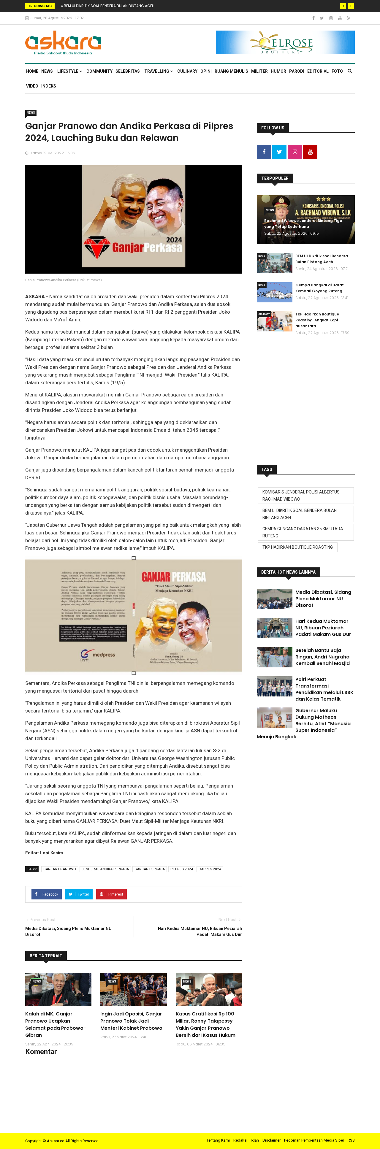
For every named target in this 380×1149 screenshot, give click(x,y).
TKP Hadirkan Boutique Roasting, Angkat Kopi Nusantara (317, 320)
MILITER (259, 71)
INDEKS (48, 86)
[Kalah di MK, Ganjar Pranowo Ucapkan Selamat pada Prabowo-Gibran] (58, 989)
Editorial (318, 71)
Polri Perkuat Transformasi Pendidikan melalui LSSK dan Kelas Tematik (324, 689)
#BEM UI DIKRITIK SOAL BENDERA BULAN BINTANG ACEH (107, 5)
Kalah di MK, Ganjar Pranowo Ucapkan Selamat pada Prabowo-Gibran (55, 1024)
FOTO (337, 71)
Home (32, 71)
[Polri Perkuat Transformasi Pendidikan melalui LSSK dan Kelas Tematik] (274, 686)
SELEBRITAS (127, 71)
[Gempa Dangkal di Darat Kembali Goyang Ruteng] (274, 292)
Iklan (255, 1140)
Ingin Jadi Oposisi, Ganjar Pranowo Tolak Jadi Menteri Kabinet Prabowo (131, 1020)
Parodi (296, 71)
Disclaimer (271, 1140)
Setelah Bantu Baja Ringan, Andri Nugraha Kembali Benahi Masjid (322, 657)
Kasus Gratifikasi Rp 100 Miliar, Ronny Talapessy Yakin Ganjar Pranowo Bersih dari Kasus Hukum (205, 1024)
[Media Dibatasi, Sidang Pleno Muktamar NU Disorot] (274, 599)
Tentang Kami (218, 1140)
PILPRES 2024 (181, 869)
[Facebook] (314, 18)
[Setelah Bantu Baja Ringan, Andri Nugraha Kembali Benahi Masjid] (274, 657)
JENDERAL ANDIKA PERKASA (105, 869)
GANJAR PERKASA (149, 869)
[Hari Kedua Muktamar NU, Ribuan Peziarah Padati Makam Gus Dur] (274, 628)
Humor (278, 71)
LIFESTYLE (68, 71)
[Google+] (331, 18)
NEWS (47, 71)
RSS (351, 1140)
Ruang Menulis (231, 71)
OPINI (206, 71)
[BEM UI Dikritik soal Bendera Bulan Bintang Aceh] (274, 263)
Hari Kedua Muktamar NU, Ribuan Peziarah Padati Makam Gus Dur (323, 628)
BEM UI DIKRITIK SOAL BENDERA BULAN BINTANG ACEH (299, 514)
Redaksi (240, 1140)
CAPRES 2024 (210, 869)
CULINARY (187, 71)
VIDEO (32, 86)
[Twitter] (322, 18)
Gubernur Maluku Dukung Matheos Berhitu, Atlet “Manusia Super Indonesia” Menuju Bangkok (304, 723)
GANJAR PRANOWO (59, 869)
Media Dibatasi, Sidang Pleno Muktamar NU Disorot (323, 599)
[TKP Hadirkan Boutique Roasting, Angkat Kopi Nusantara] (274, 321)
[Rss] (348, 18)
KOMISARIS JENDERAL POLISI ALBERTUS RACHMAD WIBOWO (301, 496)
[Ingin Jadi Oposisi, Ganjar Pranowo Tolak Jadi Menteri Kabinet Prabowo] (133, 989)
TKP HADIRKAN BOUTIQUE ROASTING (297, 547)
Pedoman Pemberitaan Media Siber (314, 1140)
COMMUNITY (99, 71)
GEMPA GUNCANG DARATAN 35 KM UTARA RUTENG (302, 532)
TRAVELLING (157, 71)
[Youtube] (340, 18)
